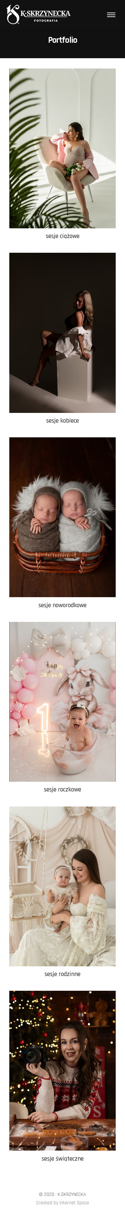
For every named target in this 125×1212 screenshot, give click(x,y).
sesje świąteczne (63, 1159)
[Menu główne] (111, 14)
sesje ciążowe (62, 236)
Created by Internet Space (62, 1203)
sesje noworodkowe (62, 605)
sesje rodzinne (62, 974)
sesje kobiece (62, 421)
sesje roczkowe (62, 790)
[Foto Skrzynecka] (38, 14)
